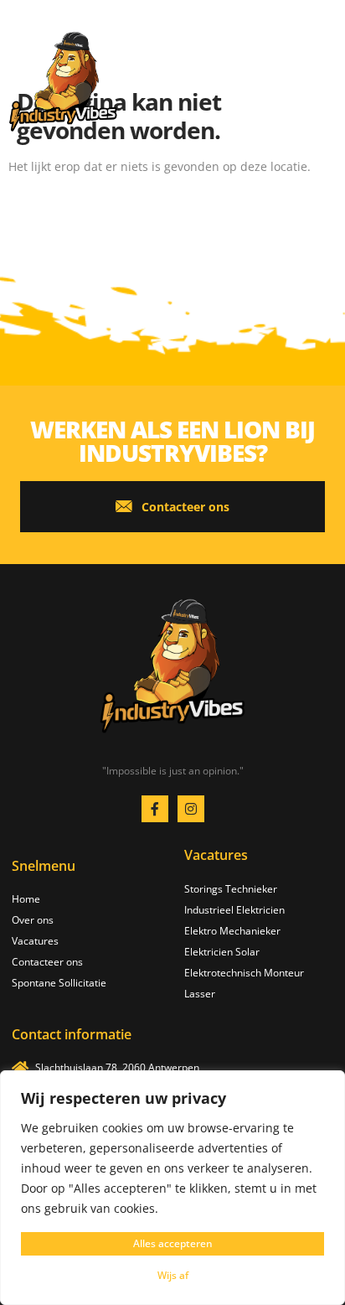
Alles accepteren (173, 1243)
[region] (172, 1187)
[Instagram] (191, 808)
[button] (322, 73)
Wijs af (172, 1275)
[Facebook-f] (155, 808)
